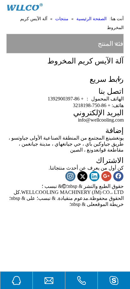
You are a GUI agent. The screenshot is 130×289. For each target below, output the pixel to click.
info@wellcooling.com (101, 120)
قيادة (63, 198)
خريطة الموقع (109, 204)
